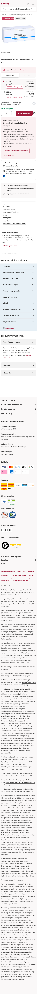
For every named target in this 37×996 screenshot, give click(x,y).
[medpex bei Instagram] (6, 530)
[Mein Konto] (23, 4)
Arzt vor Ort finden (8, 155)
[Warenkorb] (28, 4)
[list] (18, 34)
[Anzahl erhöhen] (10, 113)
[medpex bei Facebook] (2, 530)
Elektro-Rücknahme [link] (19, 575)
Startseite (4, 15)
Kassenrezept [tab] (10, 75)
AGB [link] (24, 571)
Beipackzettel (10, 328)
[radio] (4, 81)
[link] (4, 514)
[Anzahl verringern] (3, 113)
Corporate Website (8, 571)
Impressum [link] (5, 581)
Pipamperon (7, 217)
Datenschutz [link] (5, 575)
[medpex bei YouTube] (10, 530)
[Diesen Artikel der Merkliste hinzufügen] (34, 113)
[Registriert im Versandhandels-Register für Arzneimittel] (11, 502)
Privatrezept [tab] (27, 75)
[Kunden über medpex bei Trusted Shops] (12, 545)
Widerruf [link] (31, 571)
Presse (19, 571)
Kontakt (31, 575)
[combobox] (18, 9)
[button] (16, 150)
